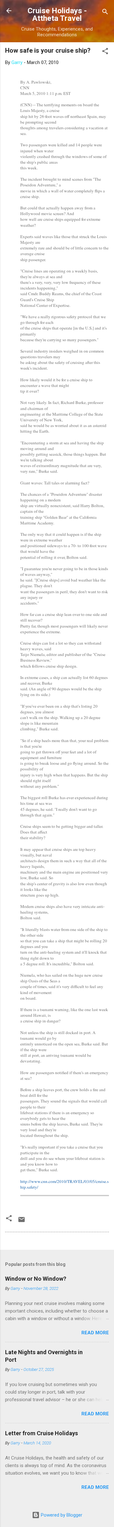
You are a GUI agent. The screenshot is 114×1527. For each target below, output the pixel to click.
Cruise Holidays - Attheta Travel (57, 14)
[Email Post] (21, 1222)
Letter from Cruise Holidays (41, 1433)
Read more (95, 1333)
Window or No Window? (35, 1278)
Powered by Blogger (61, 1515)
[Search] (105, 12)
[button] (105, 52)
